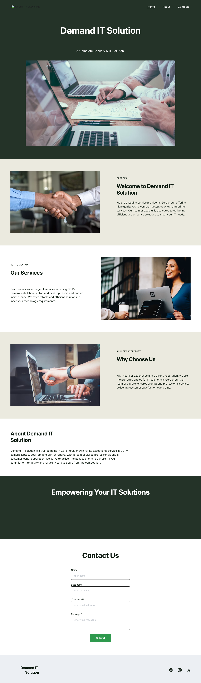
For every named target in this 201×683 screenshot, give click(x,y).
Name (74, 570)
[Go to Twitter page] (189, 670)
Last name (77, 584)
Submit (100, 638)
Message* (76, 614)
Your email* (77, 599)
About (166, 6)
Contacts (183, 6)
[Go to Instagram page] (181, 670)
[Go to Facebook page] (172, 670)
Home (151, 6)
